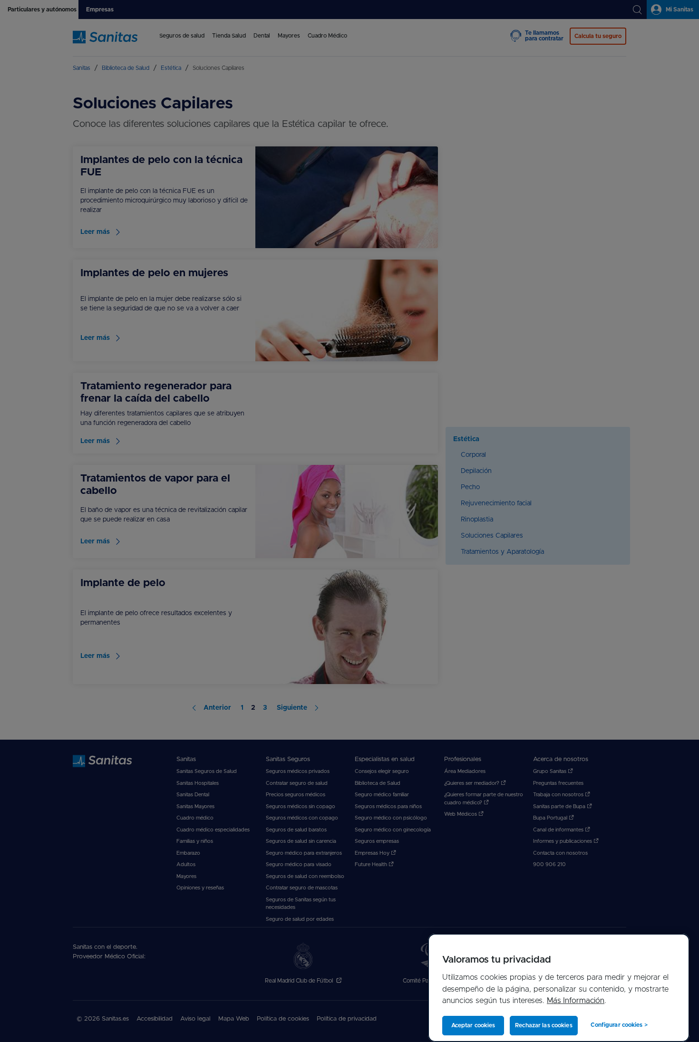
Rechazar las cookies (543, 1025)
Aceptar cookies (473, 1025)
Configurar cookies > (619, 1025)
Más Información (575, 1000)
